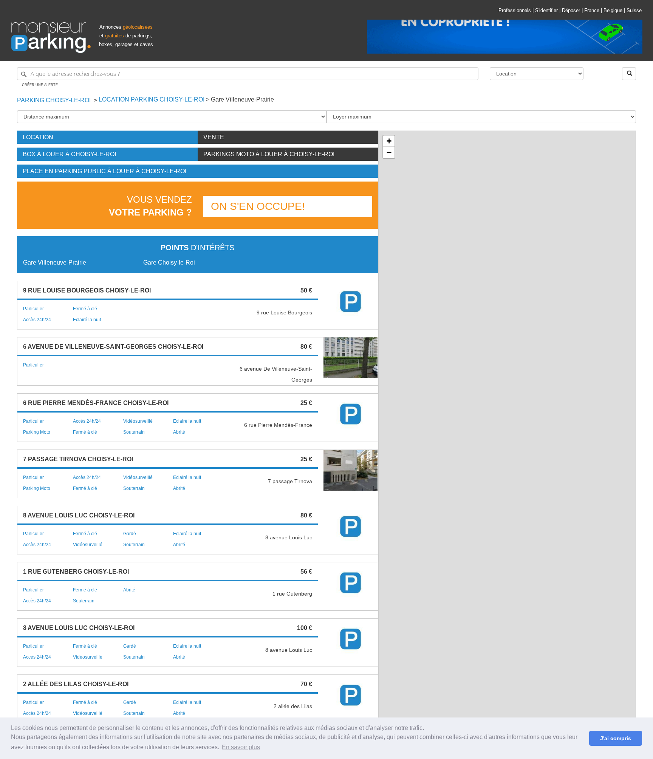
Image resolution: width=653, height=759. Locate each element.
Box (69, 154)
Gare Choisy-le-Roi (169, 262)
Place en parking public (104, 171)
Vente (213, 137)
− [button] (389, 152)
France (591, 10)
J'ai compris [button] (615, 738)
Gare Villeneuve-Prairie (54, 262)
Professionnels (514, 10)
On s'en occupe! (258, 206)
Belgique (612, 10)
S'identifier (546, 10)
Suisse (634, 10)
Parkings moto (268, 154)
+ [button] (389, 141)
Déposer (571, 10)
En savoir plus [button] (241, 747)
